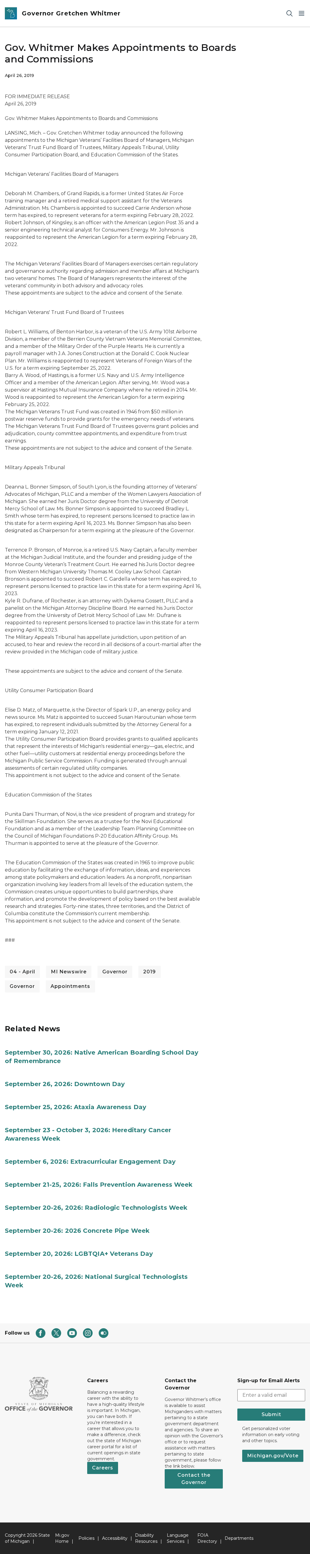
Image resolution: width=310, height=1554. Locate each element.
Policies (86, 1538)
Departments (239, 1538)
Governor (114, 972)
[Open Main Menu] (301, 13)
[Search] (289, 13)
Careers (102, 1468)
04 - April (22, 972)
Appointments (70, 986)
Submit (271, 1414)
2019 (149, 972)
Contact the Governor (193, 1478)
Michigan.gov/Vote (272, 1456)
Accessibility (114, 1538)
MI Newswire (69, 972)
